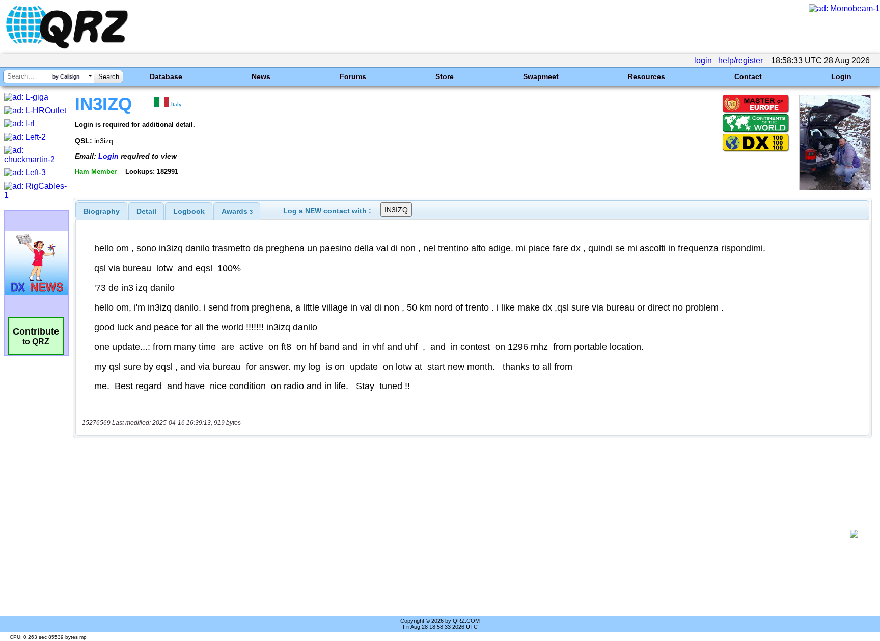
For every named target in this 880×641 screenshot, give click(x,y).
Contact (748, 76)
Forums (353, 76)
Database (166, 76)
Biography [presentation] (102, 211)
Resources (646, 76)
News (261, 76)
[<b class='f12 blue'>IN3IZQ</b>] (835, 187)
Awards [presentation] (237, 211)
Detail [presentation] (146, 211)
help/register (740, 60)
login (703, 60)
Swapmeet (541, 76)
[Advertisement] (462, 534)
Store (444, 76)
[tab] (101, 211)
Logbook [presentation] (189, 211)
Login (841, 76)
